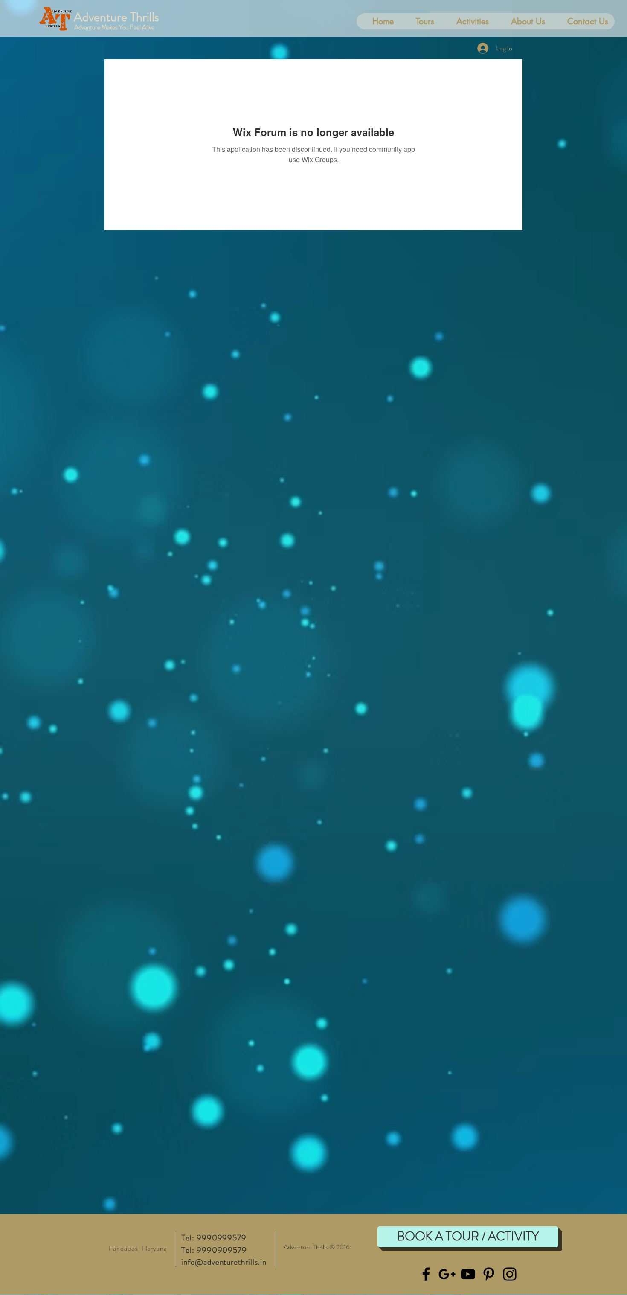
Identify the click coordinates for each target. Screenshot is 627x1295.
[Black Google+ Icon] (447, 1274)
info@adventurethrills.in (224, 1262)
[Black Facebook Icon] (426, 1274)
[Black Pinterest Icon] (489, 1274)
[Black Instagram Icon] (510, 1274)
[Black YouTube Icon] (468, 1274)
